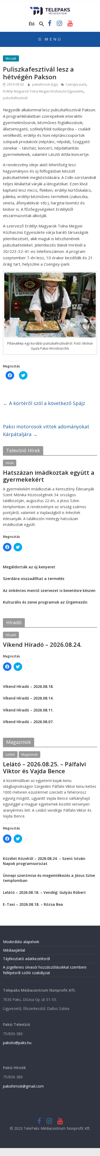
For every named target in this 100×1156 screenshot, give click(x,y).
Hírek (10, 463)
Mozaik (11, 58)
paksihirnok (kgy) (45, 84)
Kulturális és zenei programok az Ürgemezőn (45, 602)
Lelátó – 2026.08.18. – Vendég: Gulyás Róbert (44, 892)
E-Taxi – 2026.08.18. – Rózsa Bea (33, 904)
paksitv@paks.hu (17, 1042)
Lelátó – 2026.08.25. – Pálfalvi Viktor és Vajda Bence (44, 767)
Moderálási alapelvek (21, 941)
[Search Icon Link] (41, 24)
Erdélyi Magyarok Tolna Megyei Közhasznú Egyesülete (43, 91)
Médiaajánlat (14, 950)
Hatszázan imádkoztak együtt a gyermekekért (48, 475)
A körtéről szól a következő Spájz (44, 403)
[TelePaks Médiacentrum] (50, 8)
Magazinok (29, 754)
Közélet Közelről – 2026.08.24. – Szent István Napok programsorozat (44, 861)
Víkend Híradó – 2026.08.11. (28, 710)
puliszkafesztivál (15, 98)
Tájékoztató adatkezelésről (26, 958)
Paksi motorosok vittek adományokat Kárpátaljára (46, 430)
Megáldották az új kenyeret (29, 566)
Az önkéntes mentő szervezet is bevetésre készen (49, 590)
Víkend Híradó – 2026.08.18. (28, 686)
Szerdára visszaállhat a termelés (33, 578)
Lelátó (10, 754)
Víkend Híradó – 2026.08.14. (28, 698)
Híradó (11, 635)
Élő (32, 24)
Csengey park (76, 84)
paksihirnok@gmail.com (23, 1086)
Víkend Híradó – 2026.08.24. (42, 644)
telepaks (38, 486)
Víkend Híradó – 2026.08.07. (28, 721)
